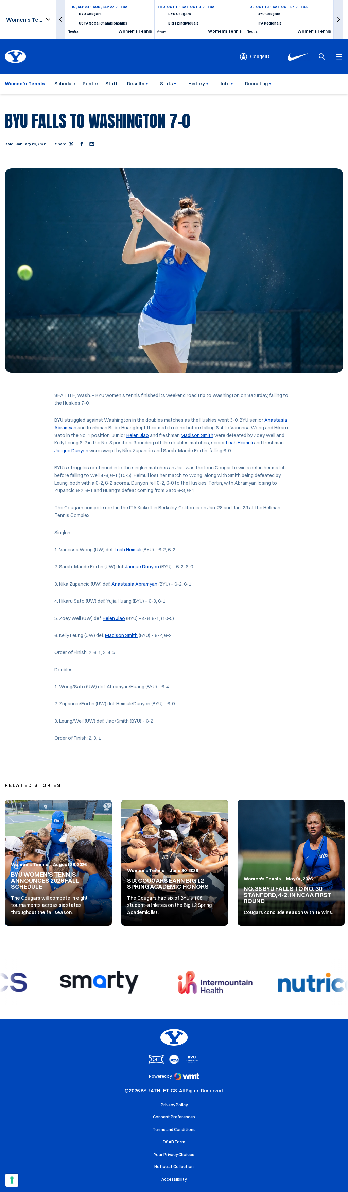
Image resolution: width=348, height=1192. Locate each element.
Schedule (64, 84)
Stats (166, 84)
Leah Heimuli (239, 443)
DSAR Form (174, 1141)
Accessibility (174, 1179)
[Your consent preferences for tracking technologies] (11, 1180)
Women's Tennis (29, 864)
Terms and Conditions (174, 1129)
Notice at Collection (174, 1166)
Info (225, 84)
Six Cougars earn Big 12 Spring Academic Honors (168, 884)
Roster (90, 84)
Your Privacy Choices (174, 1154)
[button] (60, 19)
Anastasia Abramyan (134, 584)
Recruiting (256, 84)
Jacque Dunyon (71, 450)
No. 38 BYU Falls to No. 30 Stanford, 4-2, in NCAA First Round (287, 895)
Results (135, 84)
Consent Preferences (174, 1117)
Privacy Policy (174, 1104)
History (196, 84)
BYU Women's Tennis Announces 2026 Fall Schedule (45, 880)
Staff (111, 84)
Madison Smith (197, 435)
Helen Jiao (137, 435)
